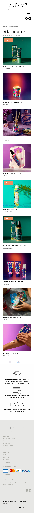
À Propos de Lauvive (9, 438)
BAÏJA (4, 455)
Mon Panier (6, 459)
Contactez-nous (7, 443)
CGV (4, 448)
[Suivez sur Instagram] (29, 18)
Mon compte (6, 462)
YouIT (29, 507)
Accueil (5, 26)
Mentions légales (8, 445)
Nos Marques (6, 441)
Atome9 (24, 507)
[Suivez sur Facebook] (26, 18)
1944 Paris (6, 457)
